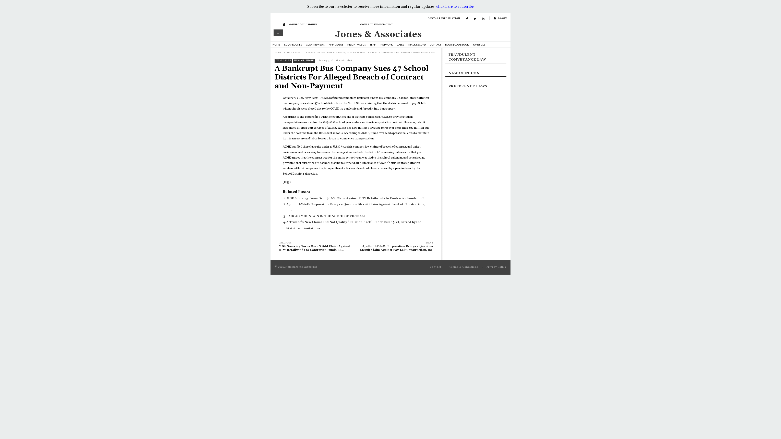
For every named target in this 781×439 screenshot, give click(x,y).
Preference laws (467, 86)
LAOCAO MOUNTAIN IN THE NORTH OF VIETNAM (325, 216)
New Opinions (304, 60)
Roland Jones (293, 44)
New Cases (293, 52)
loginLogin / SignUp (302, 24)
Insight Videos (356, 44)
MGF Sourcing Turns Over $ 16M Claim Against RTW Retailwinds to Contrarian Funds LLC (354, 198)
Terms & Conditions (463, 267)
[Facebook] (467, 19)
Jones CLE (479, 44)
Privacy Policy (496, 267)
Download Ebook (457, 44)
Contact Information (444, 18)
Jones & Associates (378, 34)
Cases (400, 44)
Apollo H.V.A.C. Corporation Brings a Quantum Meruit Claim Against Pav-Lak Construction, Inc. (396, 247)
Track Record (417, 44)
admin (342, 60)
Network (387, 44)
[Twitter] (475, 19)
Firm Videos (336, 44)
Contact (435, 44)
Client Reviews (315, 44)
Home (276, 44)
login (502, 18)
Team (373, 44)
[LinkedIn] (483, 19)
